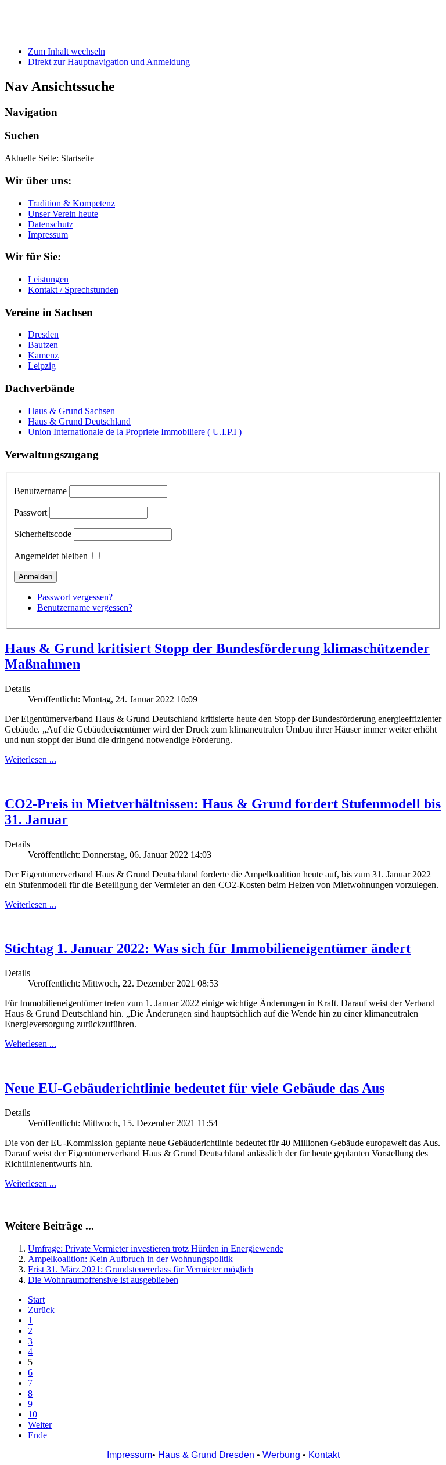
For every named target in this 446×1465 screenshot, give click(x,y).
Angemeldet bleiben (51, 556)
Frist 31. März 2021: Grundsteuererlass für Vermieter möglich (140, 1269)
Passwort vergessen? (75, 597)
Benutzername (40, 491)
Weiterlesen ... (30, 759)
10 (32, 1414)
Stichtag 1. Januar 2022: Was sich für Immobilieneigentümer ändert (208, 948)
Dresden (43, 334)
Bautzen (43, 345)
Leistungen (48, 279)
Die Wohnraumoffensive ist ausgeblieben (103, 1280)
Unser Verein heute (63, 214)
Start (36, 1299)
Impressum (48, 235)
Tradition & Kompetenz (71, 203)
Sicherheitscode (42, 534)
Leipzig (42, 366)
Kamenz (43, 355)
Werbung (281, 1455)
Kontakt (324, 1455)
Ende (37, 1435)
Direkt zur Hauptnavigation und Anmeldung (109, 62)
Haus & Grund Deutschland (79, 421)
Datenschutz (50, 224)
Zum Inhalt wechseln (66, 51)
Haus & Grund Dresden (206, 1455)
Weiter (40, 1425)
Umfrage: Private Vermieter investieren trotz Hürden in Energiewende (155, 1248)
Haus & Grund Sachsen (71, 411)
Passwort (30, 512)
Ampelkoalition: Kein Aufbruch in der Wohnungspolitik (130, 1259)
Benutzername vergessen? (84, 607)
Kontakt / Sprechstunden (73, 290)
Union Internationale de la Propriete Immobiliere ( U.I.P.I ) (135, 432)
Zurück (41, 1310)
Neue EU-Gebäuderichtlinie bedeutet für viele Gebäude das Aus (194, 1088)
